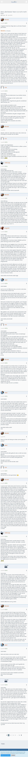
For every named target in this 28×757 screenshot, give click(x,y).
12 (19, 735)
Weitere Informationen (5, 755)
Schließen (13, 755)
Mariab (3, 15)
